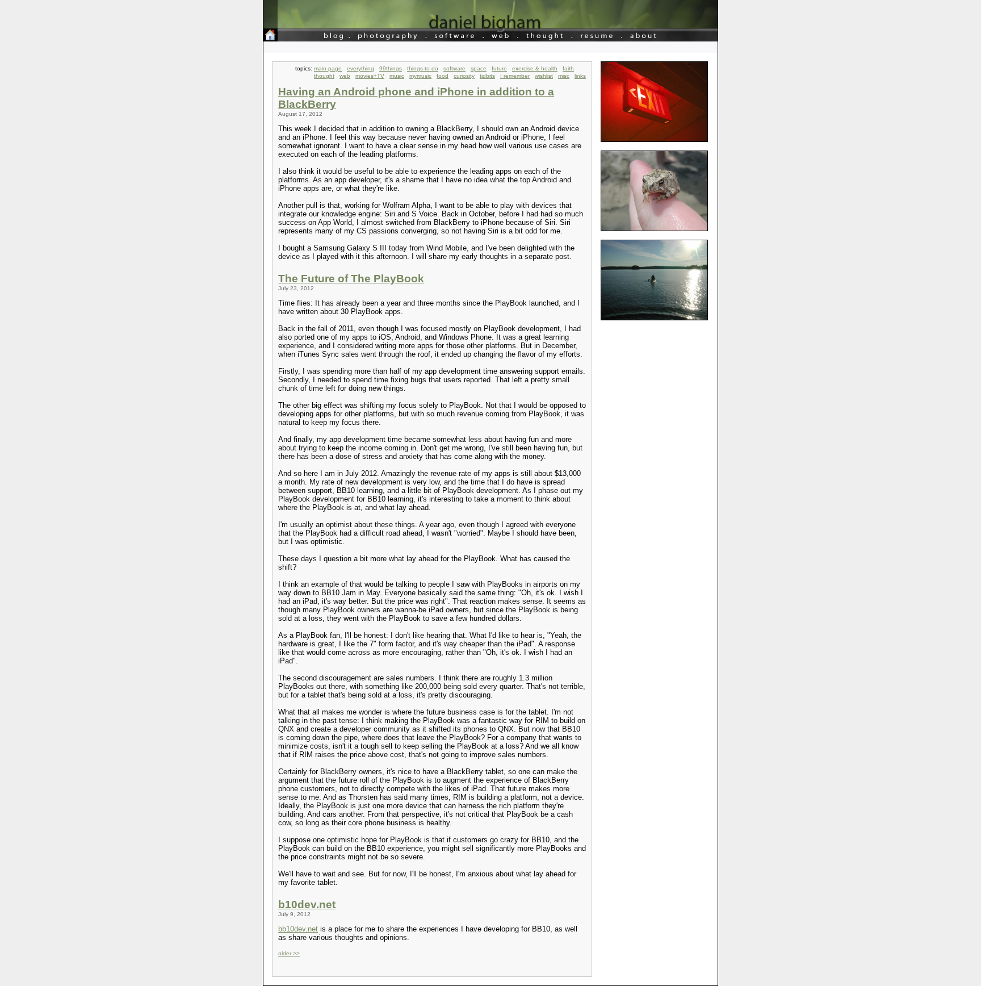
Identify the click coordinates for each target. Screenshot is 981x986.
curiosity (464, 76)
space (479, 68)
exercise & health (534, 68)
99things (390, 68)
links (580, 76)
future (499, 68)
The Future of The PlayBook (351, 279)
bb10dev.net (298, 929)
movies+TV (369, 76)
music (396, 76)
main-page (328, 68)
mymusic (420, 76)
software (454, 68)
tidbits (487, 76)
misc (563, 76)
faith (568, 68)
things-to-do (422, 68)
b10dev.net (307, 904)
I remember (515, 76)
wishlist (544, 76)
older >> (289, 953)
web (344, 76)
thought (324, 76)
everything (360, 68)
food (442, 76)
